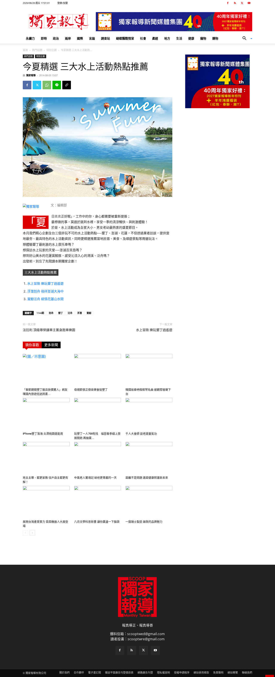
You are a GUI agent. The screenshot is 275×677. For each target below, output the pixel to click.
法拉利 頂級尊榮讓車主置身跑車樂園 (49, 330)
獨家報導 (31, 75)
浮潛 (79, 313)
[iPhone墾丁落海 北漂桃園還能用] (46, 414)
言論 (92, 38)
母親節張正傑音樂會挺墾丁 (91, 389)
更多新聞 (51, 345)
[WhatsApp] (47, 85)
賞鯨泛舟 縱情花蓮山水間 (45, 299)
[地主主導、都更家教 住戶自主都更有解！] (46, 458)
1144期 (40, 313)
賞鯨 (89, 313)
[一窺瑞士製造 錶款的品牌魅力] (148, 502)
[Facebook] (228, 3)
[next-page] (32, 533)
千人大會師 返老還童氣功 (141, 433)
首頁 (25, 50)
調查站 (105, 38)
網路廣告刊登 (145, 672)
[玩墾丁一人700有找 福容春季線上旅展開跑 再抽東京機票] (97, 414)
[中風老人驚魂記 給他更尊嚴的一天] (97, 458)
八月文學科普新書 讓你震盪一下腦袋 (96, 521)
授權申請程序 (181, 672)
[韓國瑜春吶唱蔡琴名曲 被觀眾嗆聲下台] (148, 370)
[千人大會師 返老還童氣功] (148, 414)
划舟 (51, 313)
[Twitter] (242, 3)
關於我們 (64, 672)
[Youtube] (249, 3)
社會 (143, 38)
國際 (80, 38)
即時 (44, 38)
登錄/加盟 (62, 3)
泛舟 (70, 313)
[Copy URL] (66, 85)
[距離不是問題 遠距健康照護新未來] (148, 458)
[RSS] (235, 3)
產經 (155, 38)
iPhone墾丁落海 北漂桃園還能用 (43, 433)
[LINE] (56, 85)
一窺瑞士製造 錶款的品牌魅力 (143, 521)
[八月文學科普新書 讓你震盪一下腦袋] (97, 502)
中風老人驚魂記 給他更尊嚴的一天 (95, 477)
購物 (215, 38)
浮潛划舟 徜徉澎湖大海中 (45, 291)
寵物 (203, 38)
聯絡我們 (247, 672)
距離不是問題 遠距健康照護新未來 (146, 477)
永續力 (30, 38)
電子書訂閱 (94, 672)
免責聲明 (218, 672)
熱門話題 (37, 50)
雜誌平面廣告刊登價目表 (119, 672)
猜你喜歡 (32, 345)
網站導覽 (233, 672)
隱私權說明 (163, 672)
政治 (56, 38)
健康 (191, 38)
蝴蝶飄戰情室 (125, 38)
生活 (179, 38)
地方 (167, 38)
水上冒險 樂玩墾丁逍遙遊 (45, 283)
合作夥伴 (79, 672)
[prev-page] (25, 533)
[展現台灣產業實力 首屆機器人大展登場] (46, 502)
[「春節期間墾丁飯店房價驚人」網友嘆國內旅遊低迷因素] (46, 370)
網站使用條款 (201, 672)
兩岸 (68, 38)
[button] (245, 38)
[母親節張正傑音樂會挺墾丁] (97, 370)
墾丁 (60, 313)
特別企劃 (51, 50)
